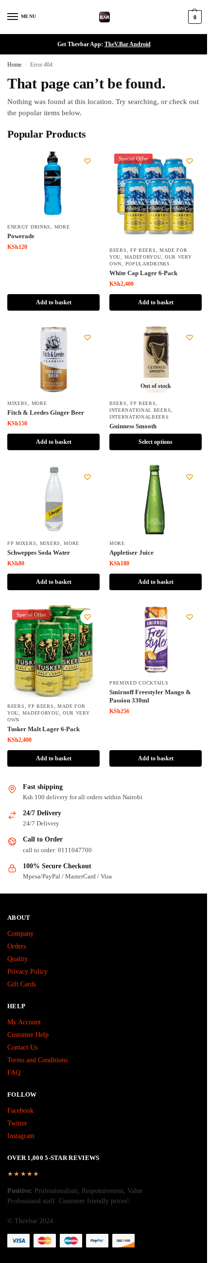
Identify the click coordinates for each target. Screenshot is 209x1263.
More (62, 226)
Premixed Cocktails (139, 682)
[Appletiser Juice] (155, 499)
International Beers (140, 410)
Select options (156, 442)
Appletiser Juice (131, 552)
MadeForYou (142, 257)
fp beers (143, 250)
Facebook (20, 1110)
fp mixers (21, 543)
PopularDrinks (147, 263)
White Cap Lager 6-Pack (143, 273)
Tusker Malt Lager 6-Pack (43, 729)
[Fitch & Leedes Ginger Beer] (53, 360)
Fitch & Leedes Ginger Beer (45, 412)
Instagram (21, 1136)
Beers (118, 250)
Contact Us (22, 1047)
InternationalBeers (139, 417)
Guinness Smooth (133, 426)
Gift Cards (21, 984)
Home (14, 64)
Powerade (21, 236)
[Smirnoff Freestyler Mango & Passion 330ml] (155, 639)
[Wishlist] (87, 161)
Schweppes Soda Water (38, 552)
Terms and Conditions (37, 1060)
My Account (24, 1022)
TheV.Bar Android (127, 44)
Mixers (17, 403)
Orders (16, 946)
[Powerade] (53, 183)
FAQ (13, 1072)
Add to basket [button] (53, 302)
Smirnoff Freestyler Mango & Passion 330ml (150, 696)
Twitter (17, 1123)
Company (20, 933)
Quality (17, 959)
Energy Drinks (29, 226)
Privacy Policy (27, 971)
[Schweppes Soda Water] (53, 499)
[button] (194, 17)
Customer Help (28, 1034)
